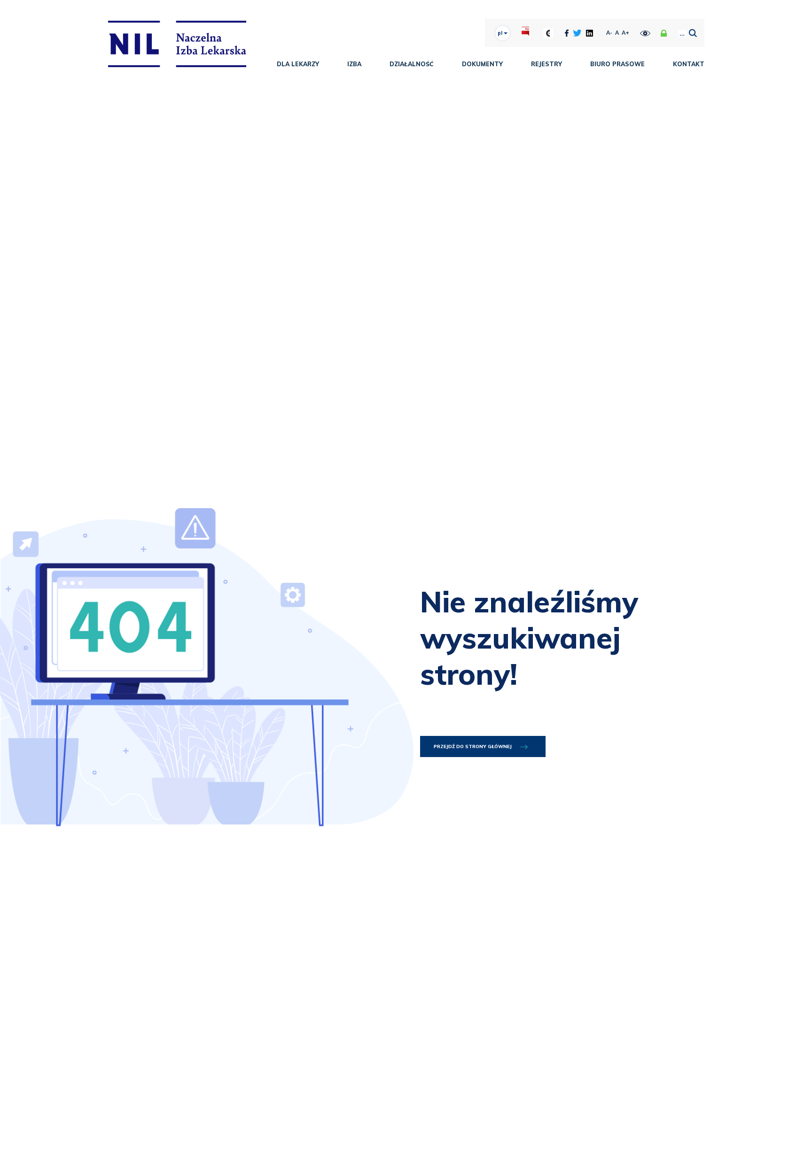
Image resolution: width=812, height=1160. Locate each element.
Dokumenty (482, 64)
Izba (354, 64)
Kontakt (688, 64)
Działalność (412, 64)
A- (609, 33)
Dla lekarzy (298, 64)
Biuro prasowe (617, 64)
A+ (625, 33)
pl (501, 33)
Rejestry (546, 64)
